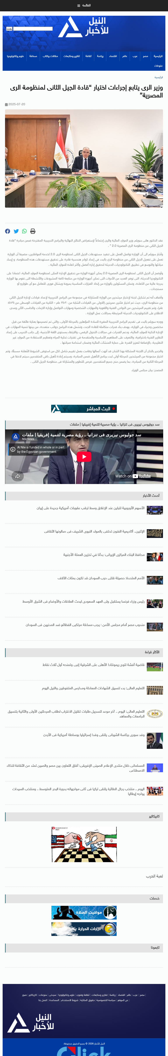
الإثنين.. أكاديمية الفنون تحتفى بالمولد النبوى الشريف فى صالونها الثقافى (94, 532)
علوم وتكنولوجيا (15, 56)
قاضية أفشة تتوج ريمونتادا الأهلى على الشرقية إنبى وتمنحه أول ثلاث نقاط (94, 665)
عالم (124, 56)
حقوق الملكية (87, 1000)
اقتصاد (113, 56)
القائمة (86, 5)
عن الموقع (123, 1000)
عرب (135, 56)
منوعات (158, 65)
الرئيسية (158, 56)
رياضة (100, 56)
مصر (145, 56)
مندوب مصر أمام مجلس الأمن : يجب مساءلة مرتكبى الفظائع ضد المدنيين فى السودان (85, 625)
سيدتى (52, 995)
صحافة (33, 56)
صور (24, 995)
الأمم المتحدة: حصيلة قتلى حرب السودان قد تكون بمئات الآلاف (101, 578)
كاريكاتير (154, 817)
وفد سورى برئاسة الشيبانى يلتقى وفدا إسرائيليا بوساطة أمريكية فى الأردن (94, 735)
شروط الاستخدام (69, 1000)
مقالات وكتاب (50, 56)
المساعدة (54, 1000)
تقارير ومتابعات (72, 56)
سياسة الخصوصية (106, 1000)
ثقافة (88, 56)
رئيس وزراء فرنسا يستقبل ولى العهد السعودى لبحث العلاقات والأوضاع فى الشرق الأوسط (84, 602)
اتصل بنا (42, 1000)
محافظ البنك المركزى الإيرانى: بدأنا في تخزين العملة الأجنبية (104, 555)
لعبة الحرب (154, 876)
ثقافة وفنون (83, 995)
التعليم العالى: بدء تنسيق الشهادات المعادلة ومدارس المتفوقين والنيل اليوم (93, 688)
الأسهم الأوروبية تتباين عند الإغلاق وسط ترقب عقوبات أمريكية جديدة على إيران (91, 508)
